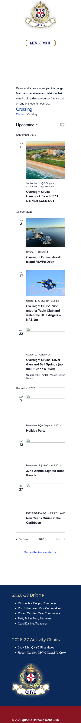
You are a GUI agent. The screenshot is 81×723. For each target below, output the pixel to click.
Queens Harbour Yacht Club (40, 15)
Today (40, 538)
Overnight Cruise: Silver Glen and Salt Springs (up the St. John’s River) (44, 364)
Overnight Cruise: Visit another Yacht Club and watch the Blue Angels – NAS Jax (43, 313)
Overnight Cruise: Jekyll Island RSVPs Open (43, 259)
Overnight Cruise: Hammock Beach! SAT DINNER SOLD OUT (42, 196)
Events (20, 114)
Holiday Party (35, 430)
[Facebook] (36, 34)
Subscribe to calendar (38, 552)
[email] (44, 34)
